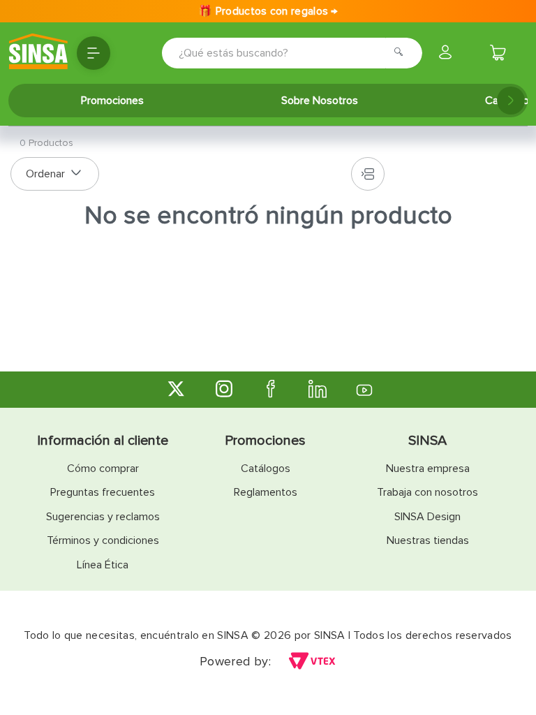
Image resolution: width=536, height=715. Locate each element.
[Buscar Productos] (402, 53)
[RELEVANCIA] (54, 174)
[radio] (368, 174)
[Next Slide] (511, 101)
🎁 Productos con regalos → (268, 11)
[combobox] (272, 53)
